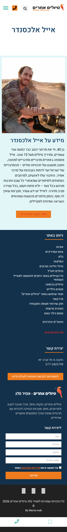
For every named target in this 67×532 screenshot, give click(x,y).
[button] (25, 8)
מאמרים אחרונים (53, 322)
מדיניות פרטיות (54, 332)
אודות (59, 247)
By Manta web (33, 510)
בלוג (60, 257)
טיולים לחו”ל (55, 271)
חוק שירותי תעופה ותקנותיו (46, 304)
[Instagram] (23, 491)
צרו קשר (58, 299)
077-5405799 (54, 364)
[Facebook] (43, 491)
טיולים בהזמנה (54, 284)
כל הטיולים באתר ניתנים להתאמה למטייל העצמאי (38, 278)
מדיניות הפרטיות (30, 468)
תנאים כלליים (55, 289)
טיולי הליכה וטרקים (51, 266)
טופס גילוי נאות (53, 313)
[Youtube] (33, 491)
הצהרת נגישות (54, 309)
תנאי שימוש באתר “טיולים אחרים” (42, 294)
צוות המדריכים (54, 252)
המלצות (58, 261)
